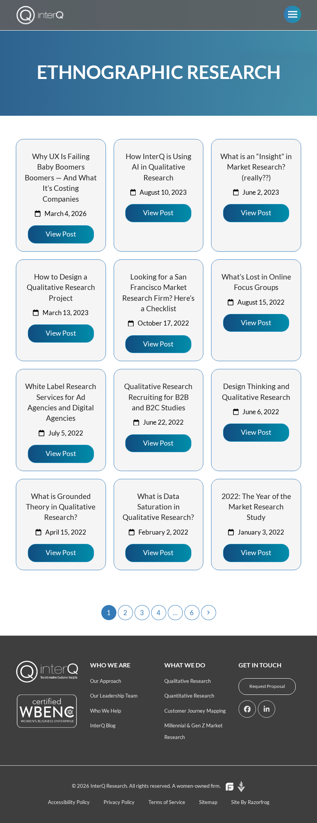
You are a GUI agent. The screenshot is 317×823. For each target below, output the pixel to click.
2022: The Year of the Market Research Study (256, 507)
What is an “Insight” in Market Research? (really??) (256, 167)
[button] (292, 14)
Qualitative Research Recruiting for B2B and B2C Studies (158, 397)
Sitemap (208, 802)
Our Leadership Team (114, 696)
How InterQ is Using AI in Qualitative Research (158, 167)
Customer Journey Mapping (195, 711)
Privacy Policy (119, 802)
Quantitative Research (189, 696)
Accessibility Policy (69, 802)
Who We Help (105, 711)
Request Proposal (267, 686)
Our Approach (105, 681)
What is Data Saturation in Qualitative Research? (158, 507)
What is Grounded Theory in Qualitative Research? (60, 507)
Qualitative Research (187, 681)
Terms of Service (166, 802)
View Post (61, 234)
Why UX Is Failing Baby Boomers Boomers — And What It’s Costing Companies (61, 177)
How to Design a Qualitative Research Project (61, 287)
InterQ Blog (103, 725)
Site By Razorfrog (250, 802)
